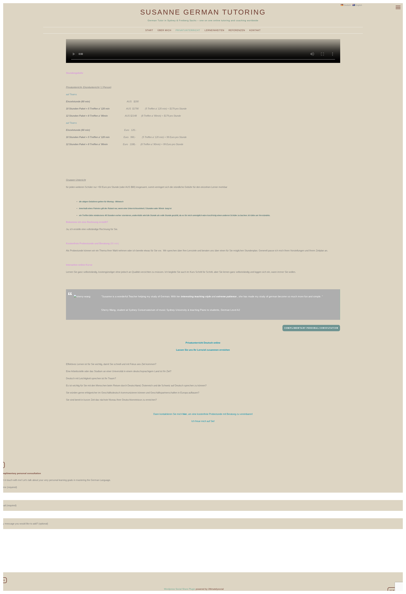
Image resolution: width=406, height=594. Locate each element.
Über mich (164, 30)
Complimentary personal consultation (311, 328)
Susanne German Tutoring (203, 12)
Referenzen (237, 30)
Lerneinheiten (214, 30)
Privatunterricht (188, 30)
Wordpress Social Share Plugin (180, 589)
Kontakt (255, 30)
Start (149, 30)
